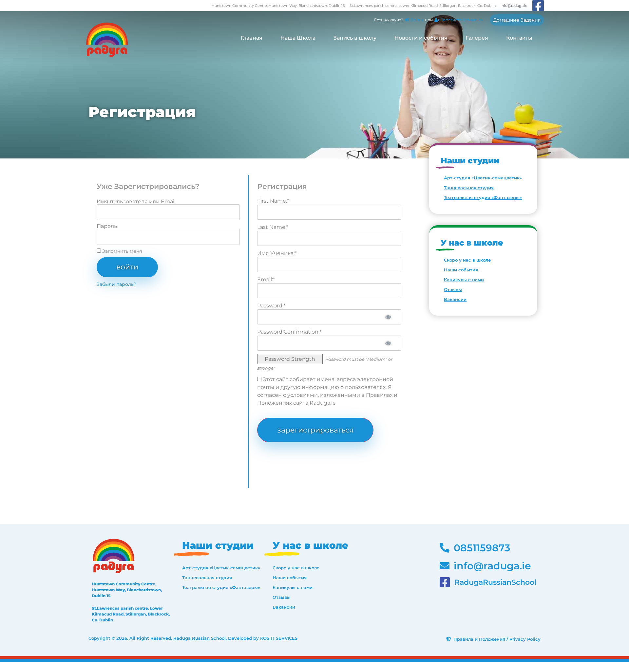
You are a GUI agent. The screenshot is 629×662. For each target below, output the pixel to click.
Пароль (107, 226)
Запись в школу (355, 38)
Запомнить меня (121, 251)
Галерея (477, 38)
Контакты (519, 38)
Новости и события (421, 38)
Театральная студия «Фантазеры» (483, 197)
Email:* (266, 279)
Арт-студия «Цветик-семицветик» (483, 177)
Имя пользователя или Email (136, 201)
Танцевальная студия (469, 187)
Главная (251, 38)
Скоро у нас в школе (467, 260)
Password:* (271, 306)
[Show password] (388, 316)
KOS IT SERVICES (278, 638)
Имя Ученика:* (276, 253)
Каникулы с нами (464, 279)
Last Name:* (272, 227)
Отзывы (453, 289)
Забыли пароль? (116, 284)
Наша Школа (297, 38)
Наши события (461, 269)
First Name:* (273, 201)
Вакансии (455, 299)
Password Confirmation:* (289, 332)
